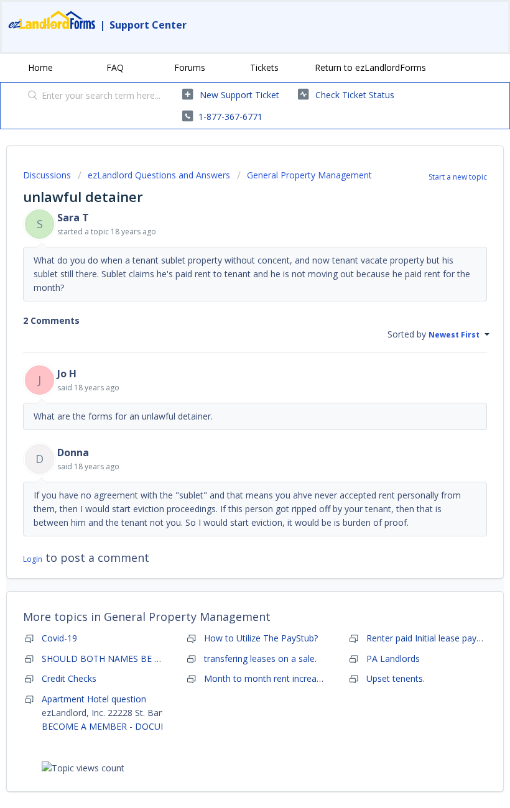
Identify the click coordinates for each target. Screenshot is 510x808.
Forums (189, 67)
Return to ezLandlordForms (370, 67)
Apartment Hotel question (94, 699)
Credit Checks (69, 678)
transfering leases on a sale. (260, 658)
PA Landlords (393, 658)
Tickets (264, 67)
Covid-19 (59, 638)
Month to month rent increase (265, 678)
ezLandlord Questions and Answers (159, 175)
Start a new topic (458, 177)
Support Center (148, 25)
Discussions (47, 175)
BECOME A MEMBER (84, 726)
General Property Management (309, 175)
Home (40, 67)
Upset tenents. (395, 678)
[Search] (30, 96)
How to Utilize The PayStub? (261, 638)
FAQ (115, 67)
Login (32, 559)
